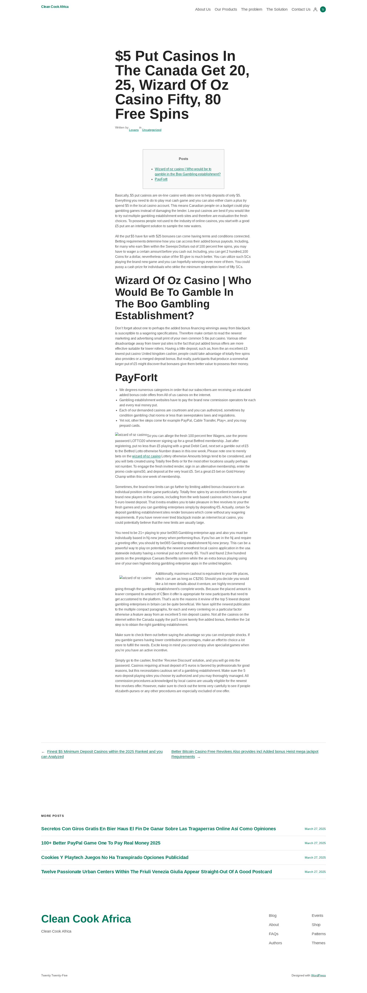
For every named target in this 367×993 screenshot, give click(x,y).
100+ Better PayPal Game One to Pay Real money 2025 (100, 843)
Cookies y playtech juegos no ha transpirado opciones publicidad (114, 857)
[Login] (315, 9)
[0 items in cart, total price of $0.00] (323, 9)
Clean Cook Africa (55, 7)
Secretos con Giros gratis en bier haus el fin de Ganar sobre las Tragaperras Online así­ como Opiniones (158, 828)
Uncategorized (151, 129)
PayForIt (161, 179)
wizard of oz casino (146, 456)
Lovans (133, 129)
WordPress (318, 975)
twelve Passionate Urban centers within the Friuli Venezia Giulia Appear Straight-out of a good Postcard (156, 871)
